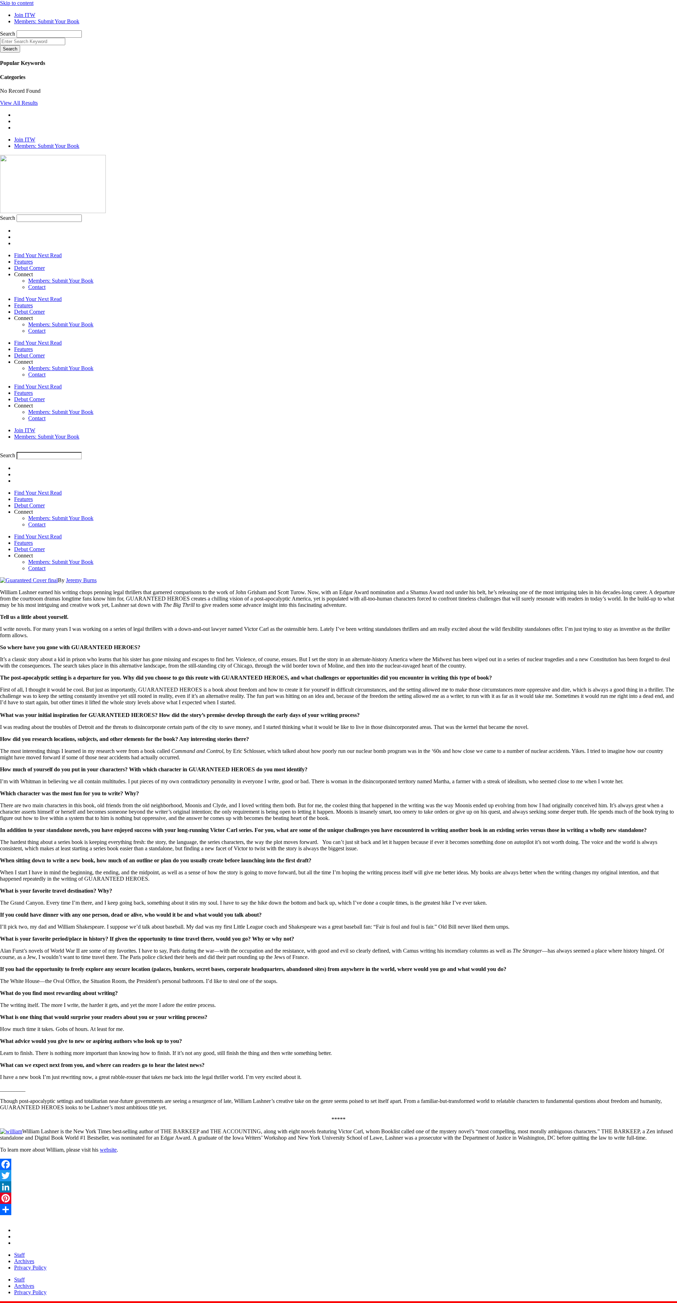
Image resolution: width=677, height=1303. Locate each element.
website (108, 1150)
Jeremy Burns (81, 580)
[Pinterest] (338, 1198)
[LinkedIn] (338, 1187)
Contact (36, 287)
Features (23, 262)
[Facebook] (338, 1164)
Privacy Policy (30, 1268)
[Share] (338, 1209)
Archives (24, 1261)
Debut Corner (29, 268)
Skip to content (16, 3)
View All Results (19, 103)
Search (7, 34)
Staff (19, 1255)
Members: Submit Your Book (60, 281)
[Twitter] (338, 1175)
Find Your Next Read (38, 255)
